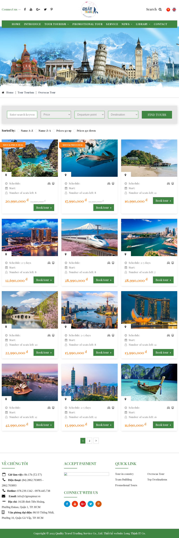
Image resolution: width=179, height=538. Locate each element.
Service (112, 24)
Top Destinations (157, 479)
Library (142, 24)
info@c (21, 496)
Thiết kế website (113, 533)
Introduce (32, 24)
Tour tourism (55, 24)
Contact (160, 24)
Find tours (157, 115)
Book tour (43, 207)
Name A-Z (27, 130)
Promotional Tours (126, 485)
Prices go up (63, 130)
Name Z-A (44, 130)
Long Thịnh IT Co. (135, 533)
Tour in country (124, 474)
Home (16, 24)
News (126, 24)
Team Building (123, 479)
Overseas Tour (47, 92)
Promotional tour (87, 24)
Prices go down (86, 130)
